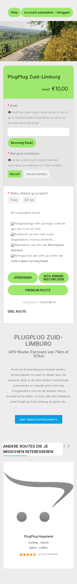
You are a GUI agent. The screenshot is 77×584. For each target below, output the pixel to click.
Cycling (33, 542)
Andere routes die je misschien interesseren (28, 449)
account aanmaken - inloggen (47, 12)
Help (14, 12)
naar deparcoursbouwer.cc (38, 419)
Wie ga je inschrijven (24, 153)
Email (13, 105)
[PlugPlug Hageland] (38, 497)
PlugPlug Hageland (38, 536)
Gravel (44, 542)
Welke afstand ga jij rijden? (30, 193)
